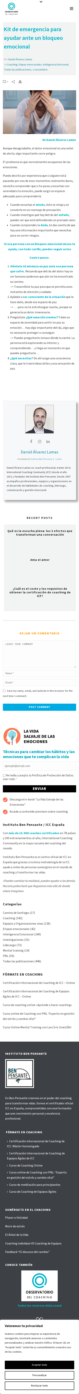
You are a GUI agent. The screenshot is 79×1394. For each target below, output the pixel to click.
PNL (5, 956)
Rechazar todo (39, 1386)
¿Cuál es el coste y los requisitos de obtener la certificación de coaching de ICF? (40, 592)
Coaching (12, 65)
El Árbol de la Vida (16, 1235)
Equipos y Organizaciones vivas (23, 923)
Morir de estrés (15, 1226)
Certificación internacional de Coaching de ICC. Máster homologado (36, 1144)
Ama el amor (40, 560)
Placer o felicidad (16, 1218)
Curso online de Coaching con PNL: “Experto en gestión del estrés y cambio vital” (37, 1175)
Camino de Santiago (16, 913)
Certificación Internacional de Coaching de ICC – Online (39, 983)
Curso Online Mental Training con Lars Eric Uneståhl (37, 1027)
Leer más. (9, 779)
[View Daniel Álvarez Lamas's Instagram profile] (39, 441)
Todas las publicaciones (17, 70)
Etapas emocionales (30, 65)
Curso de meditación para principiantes (34, 1185)
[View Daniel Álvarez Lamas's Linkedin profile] (48, 441)
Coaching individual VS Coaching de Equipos (33, 1243)
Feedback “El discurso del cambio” (27, 1252)
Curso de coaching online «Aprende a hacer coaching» (37, 1005)
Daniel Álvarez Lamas (20, 59)
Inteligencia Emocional (55, 65)
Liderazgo (9, 945)
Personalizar (39, 1375)
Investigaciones (13, 940)
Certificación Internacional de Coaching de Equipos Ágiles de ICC (36, 1156)
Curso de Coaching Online (26, 1165)
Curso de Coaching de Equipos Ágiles (32, 1192)
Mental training (13, 950)
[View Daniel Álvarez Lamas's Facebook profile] (31, 441)
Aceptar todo (39, 1365)
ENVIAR (39, 788)
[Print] (22, 81)
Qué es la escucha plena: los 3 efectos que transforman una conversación (39, 533)
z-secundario (40, 70)
